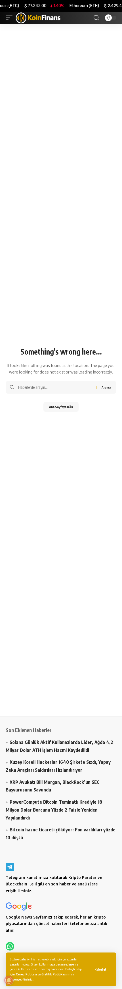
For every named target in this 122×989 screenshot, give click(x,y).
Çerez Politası (26, 974)
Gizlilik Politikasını (55, 974)
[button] (100, 969)
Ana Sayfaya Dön (61, 407)
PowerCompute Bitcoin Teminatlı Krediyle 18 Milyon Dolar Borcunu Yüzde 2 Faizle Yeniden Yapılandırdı (54, 809)
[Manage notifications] (8, 980)
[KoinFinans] (38, 18)
